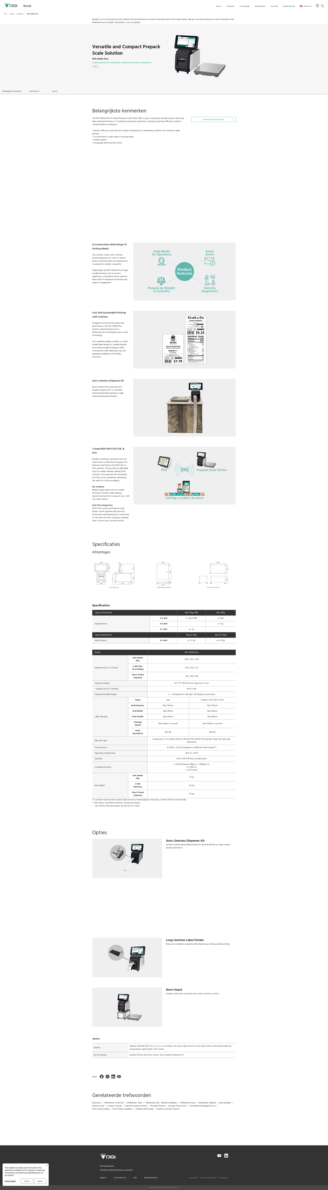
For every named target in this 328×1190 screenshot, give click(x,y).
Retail (95, 66)
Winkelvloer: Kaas (187, 1103)
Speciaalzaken (225, 1103)
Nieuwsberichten (150, 1177)
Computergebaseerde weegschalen (106, 62)
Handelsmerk (223, 1178)
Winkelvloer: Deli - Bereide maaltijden (161, 1103)
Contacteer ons (120, 1177)
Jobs (135, 1177)
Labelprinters (146, 62)
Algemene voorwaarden (208, 1178)
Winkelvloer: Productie (114, 1103)
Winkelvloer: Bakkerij (207, 1103)
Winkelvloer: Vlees (134, 1103)
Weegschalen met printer (130, 62)
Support (103, 1177)
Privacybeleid (193, 1178)
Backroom (96, 1103)
